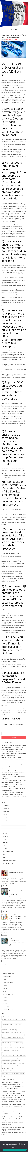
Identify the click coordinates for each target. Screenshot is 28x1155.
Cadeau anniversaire (7, 1024)
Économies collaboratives (18, 1073)
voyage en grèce (6, 1073)
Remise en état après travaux (9, 1063)
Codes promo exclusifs (7, 1027)
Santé (4, 845)
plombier (11, 1058)
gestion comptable (6, 1037)
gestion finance (6, 1040)
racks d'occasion (16, 1060)
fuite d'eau (21, 1034)
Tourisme (5, 857)
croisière (22, 1032)
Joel (7, 39)
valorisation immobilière (7, 1070)
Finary (15, 1034)
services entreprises (8, 851)
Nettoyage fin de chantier (8, 1052)
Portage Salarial (18, 1058)
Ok (14, 1149)
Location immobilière (7, 1047)
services (8, 1065)
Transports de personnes (9, 860)
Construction (6, 811)
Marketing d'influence (19, 1047)
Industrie (5, 821)
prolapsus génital (6, 1060)
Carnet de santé (17, 1024)
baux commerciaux (6, 1022)
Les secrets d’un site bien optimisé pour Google (13, 745)
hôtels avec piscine (17, 1042)
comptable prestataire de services (10, 1032)
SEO (3, 1065)
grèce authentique (6, 1042)
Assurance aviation (6, 1019)
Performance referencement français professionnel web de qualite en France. (14, 11)
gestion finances (15, 1040)
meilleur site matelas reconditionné (10, 1050)
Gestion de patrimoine (18, 1037)
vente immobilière (19, 1070)
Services (5, 848)
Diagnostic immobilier (7, 1034)
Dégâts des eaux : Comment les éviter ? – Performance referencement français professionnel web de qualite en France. (11, 1118)
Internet (5, 827)
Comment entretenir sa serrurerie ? (10, 1088)
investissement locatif (16, 1045)
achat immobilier (6, 1016)
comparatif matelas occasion (9, 1029)
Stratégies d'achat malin (17, 1065)
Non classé (5, 842)
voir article (4, 885)
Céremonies (6, 808)
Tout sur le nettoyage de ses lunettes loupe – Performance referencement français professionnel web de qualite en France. (12, 1084)
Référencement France (9, 973)
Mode (4, 839)
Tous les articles (7, 976)
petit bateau (23, 1055)
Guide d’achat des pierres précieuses (10, 751)
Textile (4, 854)
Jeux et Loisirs (6, 830)
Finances (5, 814)
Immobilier (5, 818)
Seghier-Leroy (21, 1063)
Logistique (5, 836)
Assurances (6, 805)
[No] (26, 1146)
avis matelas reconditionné (19, 1019)
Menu (15, 29)
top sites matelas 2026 (7, 1068)
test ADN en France (14, 95)
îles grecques (5, 1076)
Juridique (5, 833)
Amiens (13, 1016)
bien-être (15, 1022)
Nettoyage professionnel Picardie (10, 1055)
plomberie (4, 1058)
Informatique (6, 824)
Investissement (5, 1045)
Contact (5, 1000)
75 (5, 964)
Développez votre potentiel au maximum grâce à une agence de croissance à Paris (17, 892)
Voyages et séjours (8, 863)
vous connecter (12, 724)
